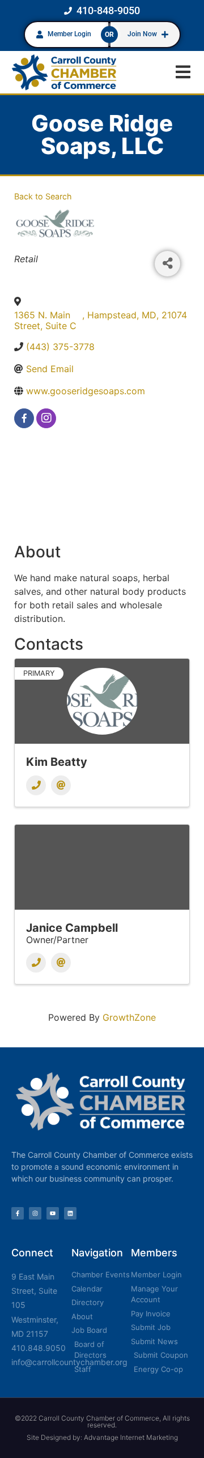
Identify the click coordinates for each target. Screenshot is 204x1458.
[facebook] (24, 418)
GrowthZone (129, 1017)
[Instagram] (35, 1213)
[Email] (61, 785)
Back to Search (43, 196)
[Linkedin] (70, 1213)
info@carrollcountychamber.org (69, 1362)
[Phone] (36, 785)
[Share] (167, 263)
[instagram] (46, 418)
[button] (183, 72)
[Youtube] (52, 1213)
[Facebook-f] (17, 1213)
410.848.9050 (38, 1348)
